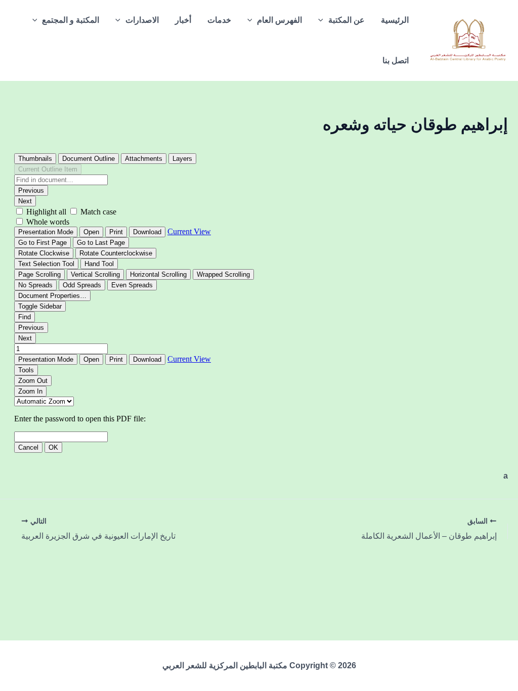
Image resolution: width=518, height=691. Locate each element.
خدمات (219, 20)
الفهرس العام (279, 20)
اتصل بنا (395, 60)
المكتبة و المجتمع (70, 20)
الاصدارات (142, 20)
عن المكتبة (346, 20)
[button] (323, 20)
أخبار (183, 20)
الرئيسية (395, 20)
